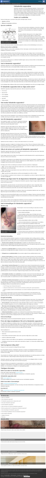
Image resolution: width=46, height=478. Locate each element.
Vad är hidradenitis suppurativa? (7, 399)
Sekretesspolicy (13, 475)
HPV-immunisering (5, 463)
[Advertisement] (7, 11)
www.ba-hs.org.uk (19, 372)
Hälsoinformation (8, 3)
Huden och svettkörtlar (5, 397)
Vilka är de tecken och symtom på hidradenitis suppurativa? (12, 406)
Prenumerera (27, 476)
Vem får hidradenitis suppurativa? (7, 404)
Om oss (2, 475)
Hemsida (2, 3)
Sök (39, 1)
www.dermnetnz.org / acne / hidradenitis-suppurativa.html (13, 390)
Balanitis (3, 427)
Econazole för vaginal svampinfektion (9, 451)
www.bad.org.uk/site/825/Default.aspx (10, 383)
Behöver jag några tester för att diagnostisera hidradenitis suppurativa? (14, 408)
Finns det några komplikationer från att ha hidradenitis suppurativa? (13, 411)
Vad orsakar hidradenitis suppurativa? (8, 402)
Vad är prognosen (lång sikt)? (6, 413)
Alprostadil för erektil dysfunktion (8, 439)
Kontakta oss (19, 475)
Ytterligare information (5, 415)
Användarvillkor (7, 475)
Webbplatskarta (25, 475)
